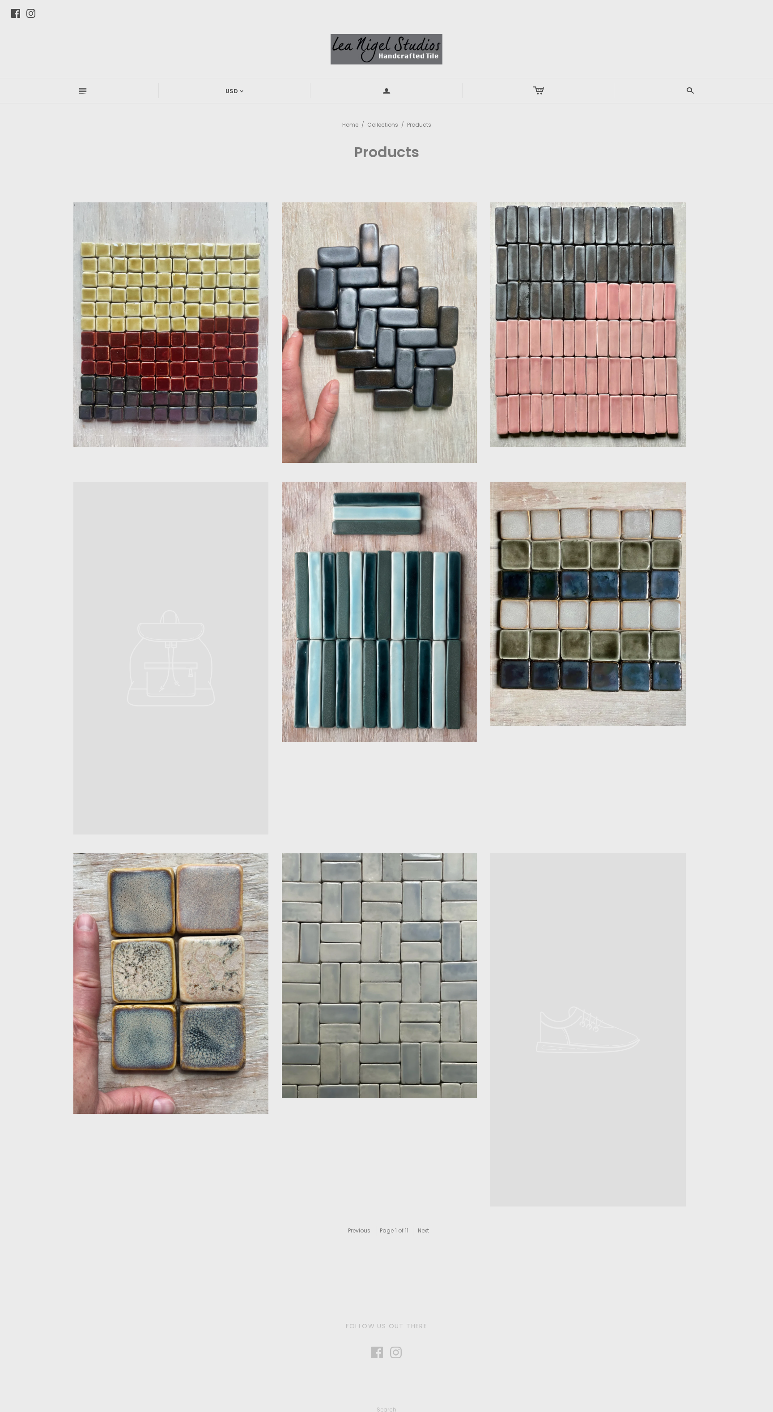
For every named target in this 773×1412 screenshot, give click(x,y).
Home (350, 124)
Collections (382, 124)
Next (423, 1230)
